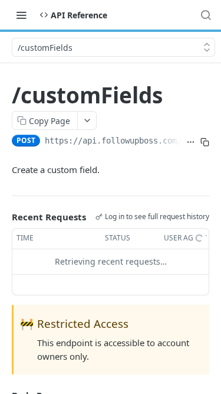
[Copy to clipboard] (204, 142)
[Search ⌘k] (205, 14)
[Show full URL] (190, 142)
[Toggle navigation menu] (21, 14)
